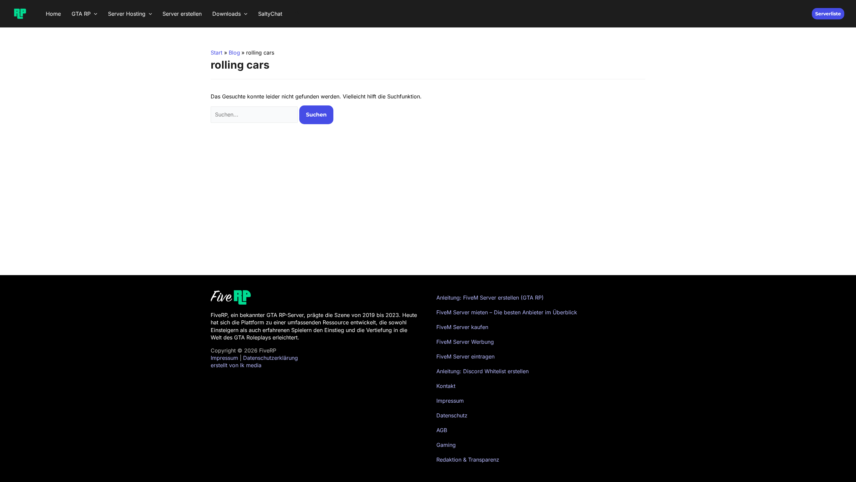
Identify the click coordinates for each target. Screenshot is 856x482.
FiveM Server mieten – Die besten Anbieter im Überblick (506, 312)
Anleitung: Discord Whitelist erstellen (482, 371)
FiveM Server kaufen (462, 327)
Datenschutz (451, 415)
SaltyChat (270, 13)
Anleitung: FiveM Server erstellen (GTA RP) (490, 297)
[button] (94, 13)
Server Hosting (126, 13)
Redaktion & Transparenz (467, 459)
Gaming (446, 444)
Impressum (224, 357)
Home (53, 13)
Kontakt (445, 386)
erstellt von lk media (236, 365)
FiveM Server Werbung (465, 341)
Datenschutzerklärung (270, 357)
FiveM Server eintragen (465, 356)
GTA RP (81, 13)
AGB (441, 430)
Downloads (226, 13)
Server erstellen (182, 13)
